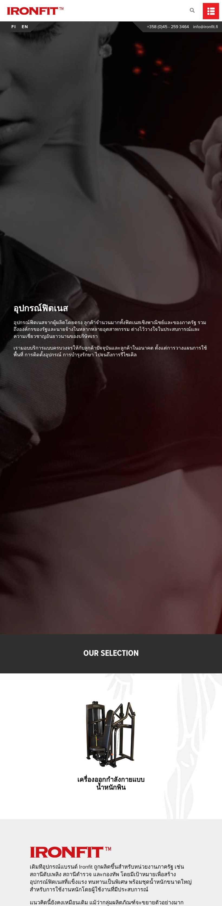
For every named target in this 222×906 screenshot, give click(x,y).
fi (13, 27)
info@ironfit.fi (205, 27)
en (25, 27)
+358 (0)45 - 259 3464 (168, 27)
